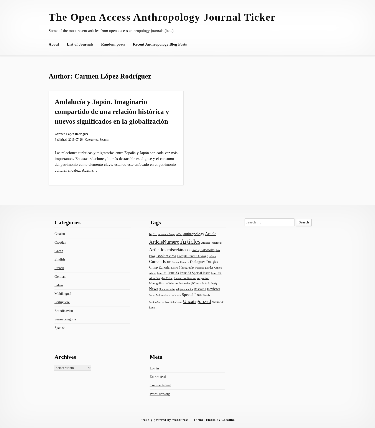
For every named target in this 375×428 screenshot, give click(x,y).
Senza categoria (65, 319)
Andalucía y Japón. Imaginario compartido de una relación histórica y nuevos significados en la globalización (112, 111)
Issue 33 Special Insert (195, 273)
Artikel (195, 250)
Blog (152, 256)
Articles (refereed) (211, 242)
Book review (166, 256)
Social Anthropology (159, 295)
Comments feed (160, 385)
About (54, 44)
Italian (58, 285)
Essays (174, 268)
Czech (58, 251)
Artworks (207, 250)
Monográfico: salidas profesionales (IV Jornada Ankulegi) (183, 283)
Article (210, 233)
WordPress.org (160, 394)
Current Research (180, 262)
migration (203, 278)
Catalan (59, 234)
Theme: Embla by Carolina (214, 419)
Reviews (213, 289)
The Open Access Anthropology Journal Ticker (162, 17)
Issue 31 (162, 273)
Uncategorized (197, 301)
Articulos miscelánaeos (170, 249)
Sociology (176, 295)
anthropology (193, 234)
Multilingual (62, 293)
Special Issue (192, 294)
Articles (190, 241)
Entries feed (158, 377)
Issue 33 (173, 273)
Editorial (164, 267)
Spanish (104, 139)
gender (209, 267)
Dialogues (198, 262)
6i (150, 234)
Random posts (113, 44)
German (60, 276)
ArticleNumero (164, 242)
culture (212, 256)
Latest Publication (185, 278)
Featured (199, 267)
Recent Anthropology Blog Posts (160, 44)
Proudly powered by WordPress (164, 419)
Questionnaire (167, 289)
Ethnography (186, 267)
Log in (154, 368)
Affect (179, 234)
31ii (155, 234)
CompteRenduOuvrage (192, 256)
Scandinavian (63, 311)
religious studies (184, 289)
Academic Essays (166, 234)
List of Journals (80, 44)
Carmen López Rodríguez (71, 134)
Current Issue (160, 261)
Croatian (60, 242)
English (59, 259)
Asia (217, 250)
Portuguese (62, 302)
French (59, 268)
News (153, 289)
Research (200, 289)
